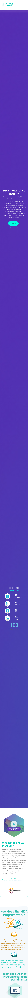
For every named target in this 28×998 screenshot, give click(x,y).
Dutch (20, 880)
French (15, 880)
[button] (1, 896)
